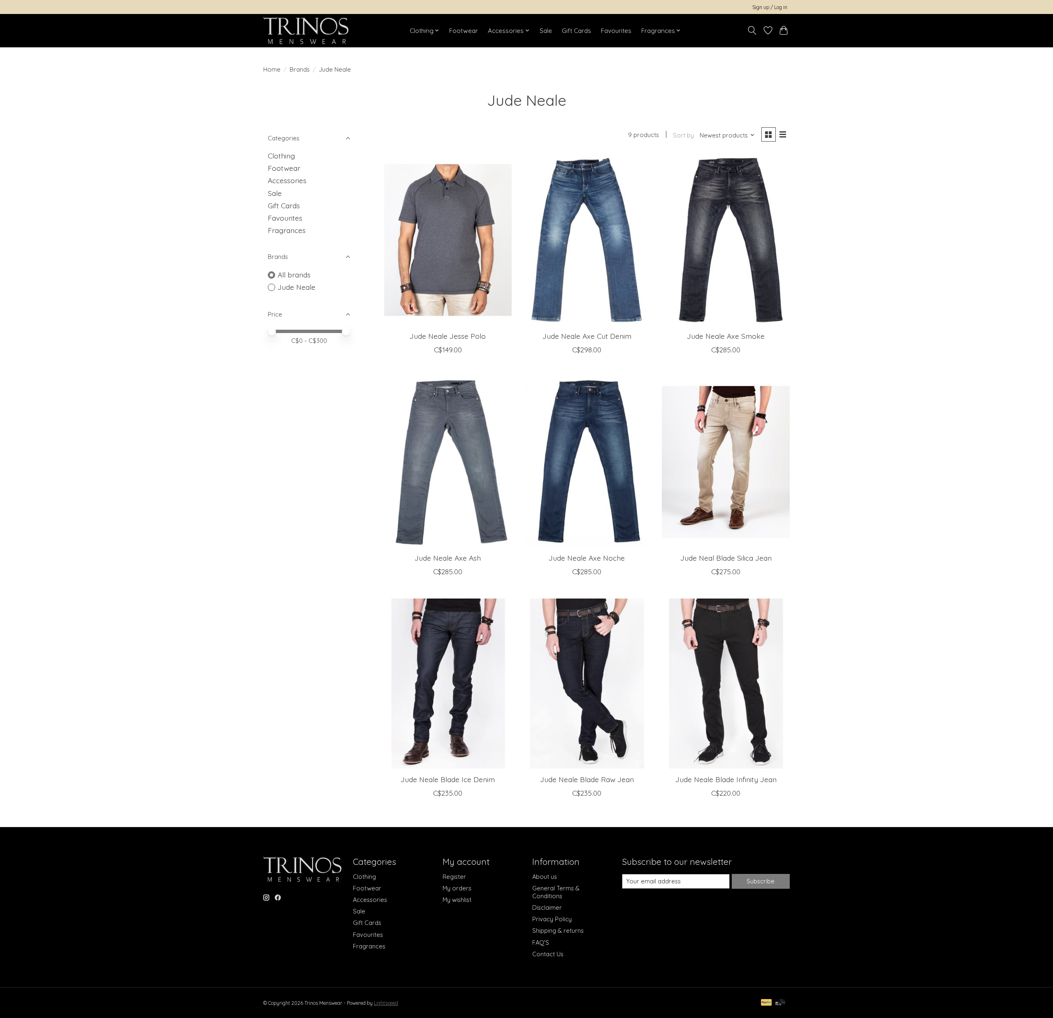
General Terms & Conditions (556, 892)
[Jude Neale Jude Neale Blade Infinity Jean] (725, 684)
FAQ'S (540, 942)
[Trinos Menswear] (305, 30)
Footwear (463, 31)
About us (544, 877)
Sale (546, 31)
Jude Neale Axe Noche (587, 557)
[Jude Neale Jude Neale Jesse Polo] (448, 240)
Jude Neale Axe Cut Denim (587, 335)
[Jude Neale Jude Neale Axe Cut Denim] (586, 240)
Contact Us (548, 954)
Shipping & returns (558, 930)
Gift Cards (576, 31)
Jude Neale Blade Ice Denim (448, 779)
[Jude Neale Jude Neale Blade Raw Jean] (586, 684)
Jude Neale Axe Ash (448, 557)
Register (454, 877)
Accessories (287, 180)
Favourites (616, 31)
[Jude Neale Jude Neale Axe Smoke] (725, 240)
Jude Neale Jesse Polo (448, 335)
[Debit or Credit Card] (780, 1003)
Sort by (683, 135)
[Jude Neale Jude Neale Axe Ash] (448, 462)
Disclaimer (547, 907)
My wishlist (457, 900)
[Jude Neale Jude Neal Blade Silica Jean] (725, 462)
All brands (294, 274)
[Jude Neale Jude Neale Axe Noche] (586, 462)
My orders (457, 888)
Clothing (281, 155)
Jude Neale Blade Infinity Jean (726, 779)
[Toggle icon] (752, 30)
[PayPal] (766, 1003)
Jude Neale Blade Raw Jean (587, 779)
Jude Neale (296, 286)
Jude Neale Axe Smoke (726, 335)
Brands (300, 69)
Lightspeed (386, 1003)
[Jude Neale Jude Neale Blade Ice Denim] (448, 684)
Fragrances (287, 230)
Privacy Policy (552, 919)
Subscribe (761, 881)
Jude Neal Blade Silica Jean (726, 557)
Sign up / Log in (769, 7)
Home (272, 69)
